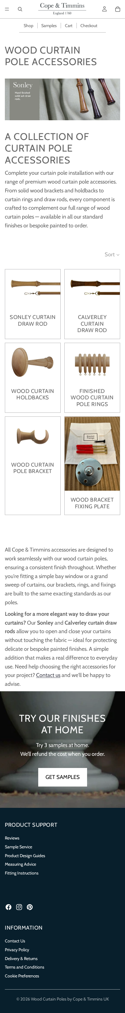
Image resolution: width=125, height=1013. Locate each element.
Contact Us (15, 941)
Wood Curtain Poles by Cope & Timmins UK (70, 999)
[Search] (20, 9)
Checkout (88, 25)
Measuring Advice (20, 864)
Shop (28, 25)
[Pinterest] (29, 907)
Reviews (12, 838)
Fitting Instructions (22, 873)
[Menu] (7, 9)
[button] (112, 254)
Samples (49, 25)
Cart (69, 25)
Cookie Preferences (22, 976)
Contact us (48, 675)
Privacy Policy (17, 949)
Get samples (63, 777)
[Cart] (117, 9)
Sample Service (18, 847)
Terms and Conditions (24, 967)
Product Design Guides (25, 855)
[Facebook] (8, 907)
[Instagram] (19, 907)
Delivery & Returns (21, 958)
